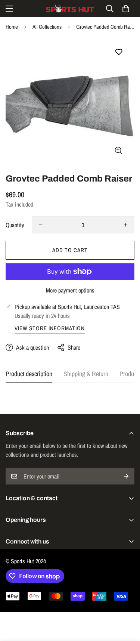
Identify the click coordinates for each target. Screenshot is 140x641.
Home (12, 27)
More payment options (70, 290)
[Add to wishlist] (118, 52)
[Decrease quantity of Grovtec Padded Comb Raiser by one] (40, 225)
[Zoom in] (118, 150)
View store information (50, 328)
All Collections (47, 27)
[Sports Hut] (70, 8)
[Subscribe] (126, 476)
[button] (125, 8)
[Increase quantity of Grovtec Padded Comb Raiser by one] (125, 225)
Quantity (15, 225)
